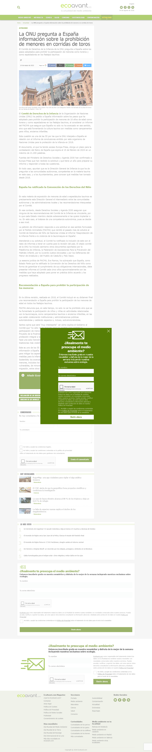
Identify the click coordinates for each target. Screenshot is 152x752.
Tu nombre (62, 367)
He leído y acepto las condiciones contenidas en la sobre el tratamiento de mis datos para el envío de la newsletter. (75, 411)
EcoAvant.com (63, 392)
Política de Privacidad (65, 405)
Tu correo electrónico (67, 375)
